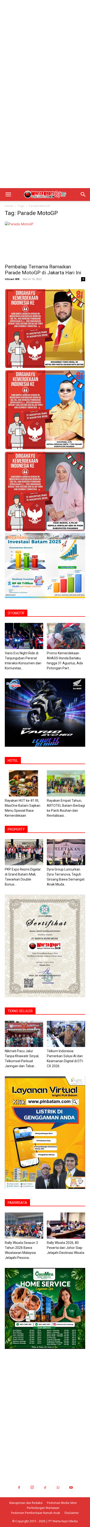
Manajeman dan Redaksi (25, 1503)
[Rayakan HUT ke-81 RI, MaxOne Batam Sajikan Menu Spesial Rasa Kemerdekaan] (24, 783)
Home (9, 206)
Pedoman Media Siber (62, 1503)
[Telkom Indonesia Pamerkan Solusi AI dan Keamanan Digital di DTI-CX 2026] (66, 1034)
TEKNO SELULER (20, 1011)
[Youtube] (71, 1487)
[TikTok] (45, 1487)
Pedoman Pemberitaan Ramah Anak (35, 1513)
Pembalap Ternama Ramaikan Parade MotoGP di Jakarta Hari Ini (43, 269)
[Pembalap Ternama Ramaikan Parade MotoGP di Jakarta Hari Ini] (45, 241)
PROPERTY (16, 829)
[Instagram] (32, 1487)
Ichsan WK (12, 279)
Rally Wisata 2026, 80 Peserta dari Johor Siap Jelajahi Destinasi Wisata (65, 1248)
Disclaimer (72, 1513)
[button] (8, 194)
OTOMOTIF (16, 613)
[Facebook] (19, 1487)
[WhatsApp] (58, 1487)
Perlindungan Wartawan (43, 1508)
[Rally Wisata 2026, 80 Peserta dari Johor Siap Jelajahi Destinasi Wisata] (66, 1225)
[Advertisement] (45, 47)
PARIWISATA (17, 1203)
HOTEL (13, 760)
